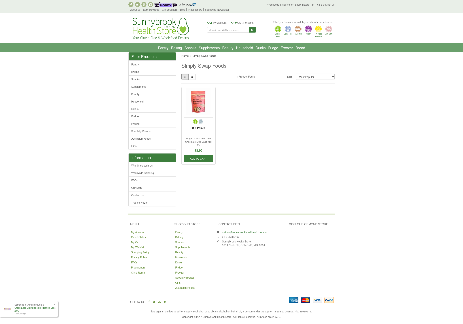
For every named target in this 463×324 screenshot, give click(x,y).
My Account (138, 232)
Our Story (136, 187)
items (245, 22)
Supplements (209, 47)
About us (135, 9)
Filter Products (144, 56)
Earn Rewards (151, 9)
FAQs (134, 180)
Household (244, 47)
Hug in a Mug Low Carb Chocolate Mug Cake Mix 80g (198, 142)
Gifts (134, 146)
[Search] (252, 30)
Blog (182, 9)
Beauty (227, 47)
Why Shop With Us (142, 165)
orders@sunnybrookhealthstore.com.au (244, 232)
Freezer (287, 47)
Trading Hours (139, 202)
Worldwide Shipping (278, 4)
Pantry (163, 47)
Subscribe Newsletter (217, 9)
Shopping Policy (140, 252)
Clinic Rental (138, 272)
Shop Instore (302, 4)
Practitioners (195, 9)
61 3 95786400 (230, 236)
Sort (289, 76)
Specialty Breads (140, 131)
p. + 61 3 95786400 (323, 4)
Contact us (137, 195)
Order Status (138, 237)
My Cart (135, 242)
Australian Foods (141, 138)
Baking (176, 47)
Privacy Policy (139, 257)
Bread (300, 47)
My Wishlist (137, 247)
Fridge (273, 47)
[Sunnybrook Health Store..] (160, 28)
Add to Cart (198, 158)
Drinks (261, 47)
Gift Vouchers (169, 9)
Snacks (190, 47)
